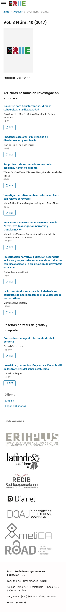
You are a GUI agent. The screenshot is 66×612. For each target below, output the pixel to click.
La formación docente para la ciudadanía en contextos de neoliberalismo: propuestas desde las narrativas (32, 295)
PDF (10, 127)
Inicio (6, 11)
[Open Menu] (3, 3)
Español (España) (15, 406)
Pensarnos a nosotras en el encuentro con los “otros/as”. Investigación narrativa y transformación (31, 226)
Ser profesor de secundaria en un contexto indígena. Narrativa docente (29, 166)
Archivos (18, 11)
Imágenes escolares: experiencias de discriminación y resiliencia (26, 138)
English (9, 400)
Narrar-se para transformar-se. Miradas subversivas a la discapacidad (27, 107)
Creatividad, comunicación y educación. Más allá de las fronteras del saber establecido (33, 367)
